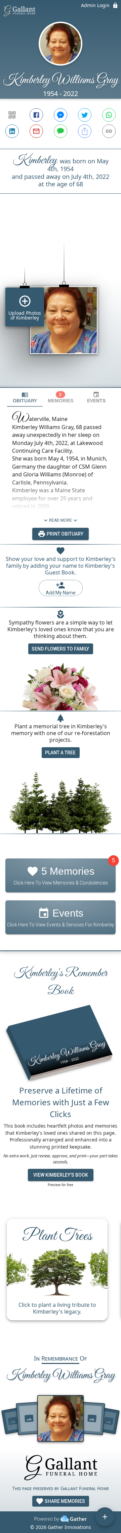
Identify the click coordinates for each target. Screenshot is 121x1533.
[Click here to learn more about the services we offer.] (60, 1468)
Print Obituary (64, 534)
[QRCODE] (12, 115)
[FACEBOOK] (36, 115)
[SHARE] (84, 131)
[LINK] (109, 131)
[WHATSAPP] (109, 115)
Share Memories (64, 1501)
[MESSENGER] (60, 115)
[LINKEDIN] (12, 131)
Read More (60, 520)
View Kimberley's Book (60, 1175)
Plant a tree (60, 752)
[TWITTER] (84, 115)
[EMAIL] (36, 131)
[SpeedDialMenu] (104, 1516)
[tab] (25, 397)
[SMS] (60, 131)
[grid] (60, 302)
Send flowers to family (60, 649)
